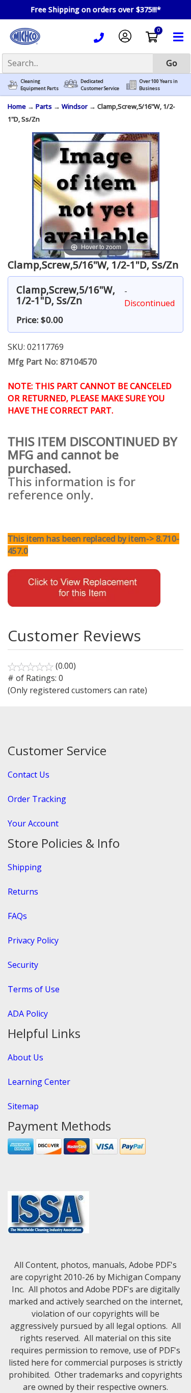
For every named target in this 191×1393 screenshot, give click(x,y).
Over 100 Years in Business (158, 85)
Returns (23, 891)
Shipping (25, 867)
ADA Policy (28, 1013)
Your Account (33, 823)
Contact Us (28, 774)
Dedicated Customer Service (99, 85)
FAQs (17, 916)
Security (23, 964)
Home (17, 106)
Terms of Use (34, 989)
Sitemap (23, 1106)
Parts (44, 106)
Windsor (75, 106)
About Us (25, 1057)
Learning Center (39, 1081)
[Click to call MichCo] (99, 39)
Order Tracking (37, 799)
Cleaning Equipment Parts (39, 85)
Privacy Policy (33, 940)
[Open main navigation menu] (178, 38)
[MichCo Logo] (25, 45)
